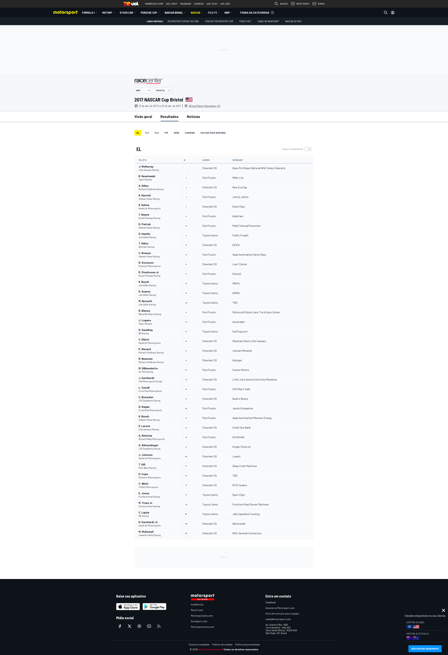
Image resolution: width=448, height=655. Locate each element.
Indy (227, 12)
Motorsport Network (210, 649)
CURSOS (199, 3)
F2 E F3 (212, 12)
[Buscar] (385, 12)
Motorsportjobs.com (202, 615)
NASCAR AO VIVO (293, 21)
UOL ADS (225, 3)
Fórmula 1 (88, 12)
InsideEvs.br (197, 604)
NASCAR (195, 12)
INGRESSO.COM (154, 3)
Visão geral (143, 116)
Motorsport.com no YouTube (183, 21)
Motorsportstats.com (202, 626)
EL (137, 132)
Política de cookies (222, 644)
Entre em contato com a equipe (282, 613)
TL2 (156, 132)
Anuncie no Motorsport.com (280, 607)
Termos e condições (198, 644)
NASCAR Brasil (174, 12)
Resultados (169, 116)
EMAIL (321, 3)
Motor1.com (197, 610)
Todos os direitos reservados (240, 649)
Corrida (190, 132)
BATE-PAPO (302, 3)
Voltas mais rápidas (213, 132)
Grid (176, 132)
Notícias (193, 116)
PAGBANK (185, 3)
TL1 (147, 132)
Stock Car (126, 12)
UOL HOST (171, 3)
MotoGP (107, 12)
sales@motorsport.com (278, 619)
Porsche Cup (149, 12)
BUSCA (284, 3)
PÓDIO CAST (245, 21)
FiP (166, 132)
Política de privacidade (247, 644)
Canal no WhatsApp (268, 21)
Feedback (270, 602)
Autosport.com (199, 621)
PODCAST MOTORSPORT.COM (219, 21)
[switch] (297, 149)
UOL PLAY (212, 3)
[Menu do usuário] (392, 12)
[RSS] (158, 626)
